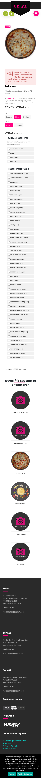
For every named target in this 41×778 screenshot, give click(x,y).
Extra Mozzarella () (19, 238)
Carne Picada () (17, 212)
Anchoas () (16, 186)
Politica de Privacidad (10, 746)
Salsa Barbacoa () (18, 336)
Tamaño (7, 121)
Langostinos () (17, 259)
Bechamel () (16, 195)
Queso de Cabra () (18, 293)
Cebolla (13, 161)
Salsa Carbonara (16, 149)
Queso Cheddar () (18, 289)
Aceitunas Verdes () (19, 173)
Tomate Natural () (18, 344)
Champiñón (14, 157)
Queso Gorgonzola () (19, 302)
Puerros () (15, 285)
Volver (7, 27)
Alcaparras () (17, 357)
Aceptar (12, 774)
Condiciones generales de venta (14, 741)
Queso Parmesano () (19, 315)
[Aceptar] (38, 766)
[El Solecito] (20, 7)
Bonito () (15, 203)
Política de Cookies (25, 774)
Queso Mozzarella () (19, 310)
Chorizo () (15, 229)
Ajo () (14, 182)
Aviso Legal (7, 743)
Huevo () (15, 246)
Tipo (6, 113)
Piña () (14, 276)
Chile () (14, 225)
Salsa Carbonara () (19, 332)
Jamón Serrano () (18, 255)
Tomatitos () (16, 349)
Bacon (12, 153)
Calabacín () (16, 208)
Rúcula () (15, 323)
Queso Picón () (17, 319)
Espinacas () (16, 233)
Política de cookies (9, 749)
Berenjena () (16, 199)
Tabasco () (16, 340)
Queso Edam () (17, 297)
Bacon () (15, 191)
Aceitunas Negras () (19, 178)
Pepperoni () (16, 263)
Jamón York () (16, 250)
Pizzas (16, 369)
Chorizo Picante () (18, 353)
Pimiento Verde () (18, 267)
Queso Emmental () (18, 306)
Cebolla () (15, 216)
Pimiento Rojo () (17, 272)
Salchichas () (17, 327)
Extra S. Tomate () (18, 242)
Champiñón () (16, 220)
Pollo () (14, 280)
